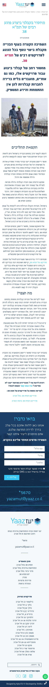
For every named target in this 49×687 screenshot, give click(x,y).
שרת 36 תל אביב (24, 655)
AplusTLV (20, 684)
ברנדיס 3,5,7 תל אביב (24, 611)
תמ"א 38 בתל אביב (24, 565)
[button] (44, 5)
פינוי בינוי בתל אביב (24, 571)
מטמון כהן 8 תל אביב (25, 633)
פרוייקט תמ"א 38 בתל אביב (24, 396)
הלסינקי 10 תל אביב (24, 617)
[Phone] (45, 683)
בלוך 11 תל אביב (24, 605)
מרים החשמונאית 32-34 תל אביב (24, 639)
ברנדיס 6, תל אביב (25, 614)
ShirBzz (40, 684)
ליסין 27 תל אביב (24, 627)
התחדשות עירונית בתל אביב (24, 568)
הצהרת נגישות (25, 584)
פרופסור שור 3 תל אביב (25, 648)
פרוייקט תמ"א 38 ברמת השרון (24, 401)
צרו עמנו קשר (26, 386)
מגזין (38, 12)
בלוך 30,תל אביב (24, 608)
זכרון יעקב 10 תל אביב (24, 624)
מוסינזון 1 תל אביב (24, 630)
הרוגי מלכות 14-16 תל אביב (24, 620)
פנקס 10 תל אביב (24, 645)
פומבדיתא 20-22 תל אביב (24, 642)
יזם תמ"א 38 (24, 574)
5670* (24, 492)
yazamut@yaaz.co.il (24, 499)
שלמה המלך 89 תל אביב (24, 652)
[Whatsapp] (45, 676)
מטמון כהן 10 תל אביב (24, 636)
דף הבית (45, 12)
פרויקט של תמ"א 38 (38, 262)
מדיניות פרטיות (24, 580)
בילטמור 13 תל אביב (24, 602)
